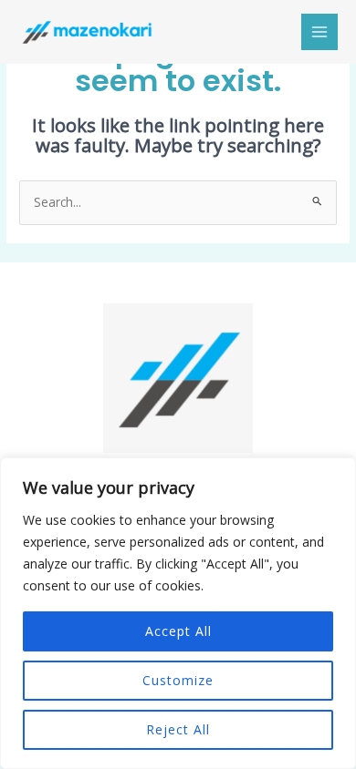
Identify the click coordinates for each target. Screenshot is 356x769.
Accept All (178, 631)
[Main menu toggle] (320, 32)
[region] (178, 613)
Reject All (178, 729)
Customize (178, 680)
